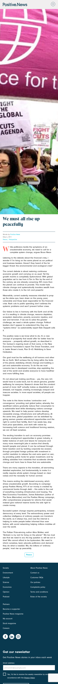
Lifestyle (6, 577)
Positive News (15, 234)
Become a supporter (11, 609)
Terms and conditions (39, 592)
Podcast (6, 596)
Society (6, 568)
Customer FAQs (36, 577)
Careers (6, 628)
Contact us (34, 573)
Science (6, 582)
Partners (6, 604)
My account (7, 618)
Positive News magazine (13, 614)
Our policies (35, 582)
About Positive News (39, 568)
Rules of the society (38, 596)
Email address (8, 663)
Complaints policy (37, 587)
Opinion (6, 592)
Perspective (13, 239)
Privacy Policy (29, 678)
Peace (5, 239)
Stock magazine (9, 623)
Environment (8, 573)
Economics (7, 587)
